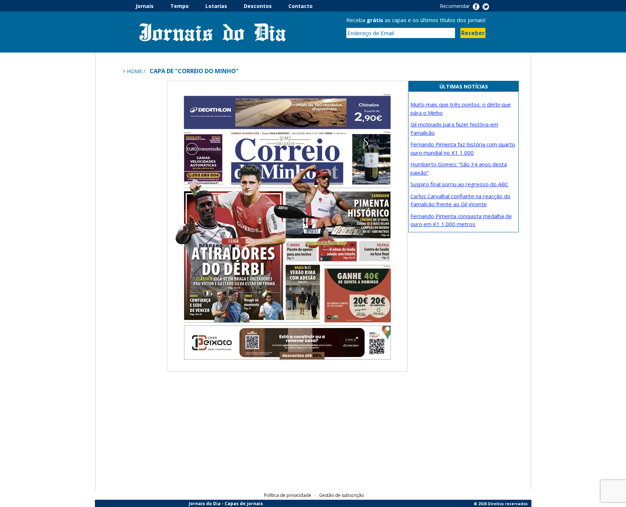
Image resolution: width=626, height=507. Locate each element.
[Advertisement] (137, 189)
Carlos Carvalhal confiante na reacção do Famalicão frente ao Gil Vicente (460, 200)
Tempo (187, 6)
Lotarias (223, 6)
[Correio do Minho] (287, 225)
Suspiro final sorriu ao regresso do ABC (459, 184)
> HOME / (134, 71)
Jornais (152, 6)
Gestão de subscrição (341, 495)
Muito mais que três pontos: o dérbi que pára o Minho (460, 108)
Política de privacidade (287, 495)
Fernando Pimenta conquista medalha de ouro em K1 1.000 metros (461, 220)
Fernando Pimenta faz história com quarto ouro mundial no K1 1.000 (462, 148)
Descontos (265, 6)
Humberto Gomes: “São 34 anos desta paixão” (458, 168)
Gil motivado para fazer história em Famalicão (454, 128)
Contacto (300, 6)
